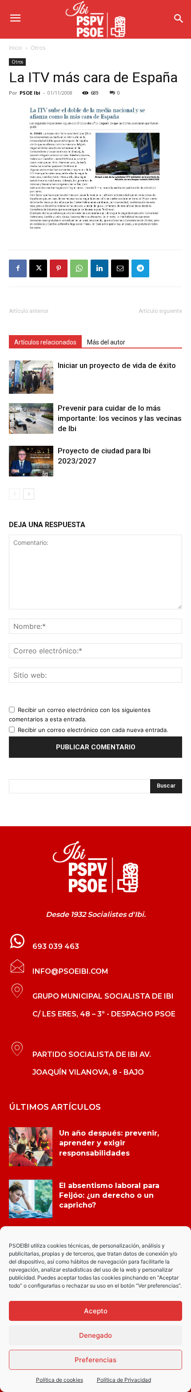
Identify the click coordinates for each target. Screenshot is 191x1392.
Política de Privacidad (124, 1379)
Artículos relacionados (45, 342)
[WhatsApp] (79, 268)
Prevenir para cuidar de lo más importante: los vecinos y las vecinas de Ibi (120, 418)
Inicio (15, 48)
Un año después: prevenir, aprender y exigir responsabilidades (109, 1143)
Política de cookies (59, 1379)
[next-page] (28, 494)
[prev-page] (14, 494)
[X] (38, 268)
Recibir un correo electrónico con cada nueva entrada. (93, 729)
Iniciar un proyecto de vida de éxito (117, 365)
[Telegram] (140, 268)
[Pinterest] (59, 268)
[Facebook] (18, 268)
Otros (38, 48)
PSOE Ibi (30, 92)
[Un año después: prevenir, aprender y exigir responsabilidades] (30, 1146)
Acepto (95, 1311)
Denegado (95, 1335)
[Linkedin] (99, 268)
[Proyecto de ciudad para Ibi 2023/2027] (31, 461)
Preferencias (95, 1360)
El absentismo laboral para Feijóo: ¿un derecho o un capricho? (109, 1195)
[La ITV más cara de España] (95, 169)
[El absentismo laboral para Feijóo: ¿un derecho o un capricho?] (30, 1199)
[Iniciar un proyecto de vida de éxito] (31, 377)
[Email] (120, 268)
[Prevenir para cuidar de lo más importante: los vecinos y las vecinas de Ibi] (31, 418)
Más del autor (106, 342)
